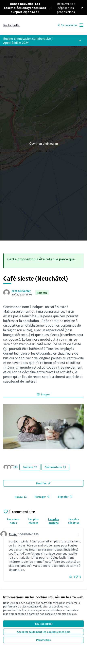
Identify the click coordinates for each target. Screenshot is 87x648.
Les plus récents (33, 521)
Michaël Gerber (21, 291)
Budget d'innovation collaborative (27, 38)
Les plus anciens (53, 521)
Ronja (13, 534)
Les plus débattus (74, 521)
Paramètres (43, 640)
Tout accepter (43, 624)
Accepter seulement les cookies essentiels (43, 632)
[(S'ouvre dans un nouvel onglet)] (43, 426)
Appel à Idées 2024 (16, 43)
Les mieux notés (13, 521)
